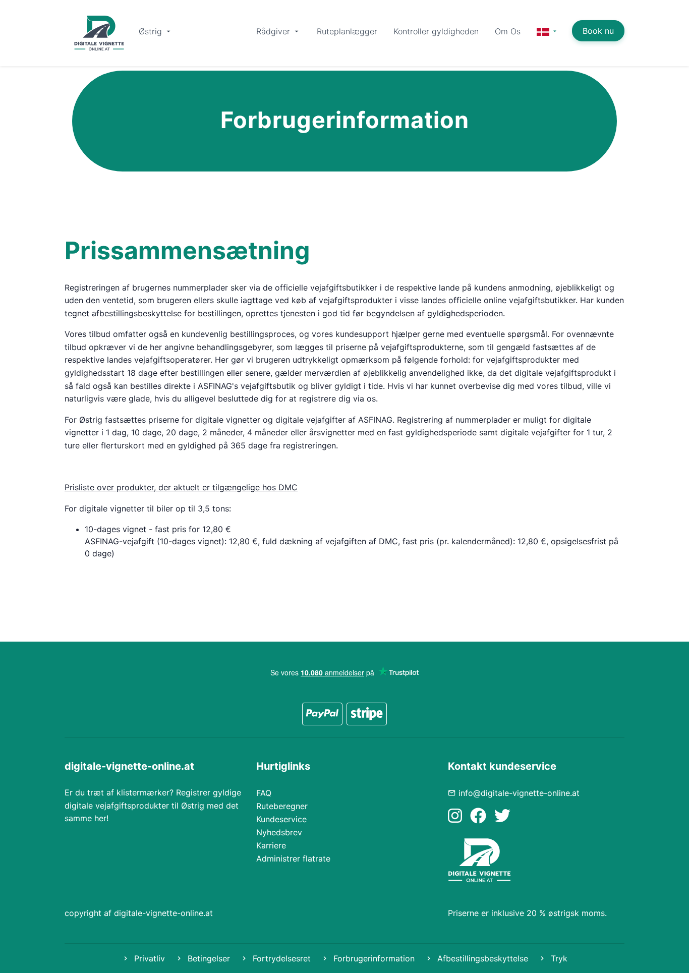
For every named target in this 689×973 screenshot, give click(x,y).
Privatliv (148, 958)
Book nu (598, 31)
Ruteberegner (282, 806)
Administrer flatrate (293, 858)
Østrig (151, 31)
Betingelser (207, 958)
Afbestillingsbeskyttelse (481, 958)
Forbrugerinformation (373, 958)
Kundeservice (281, 819)
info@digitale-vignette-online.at (519, 793)
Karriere (271, 845)
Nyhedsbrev (279, 832)
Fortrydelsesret (280, 958)
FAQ (263, 793)
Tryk (557, 958)
